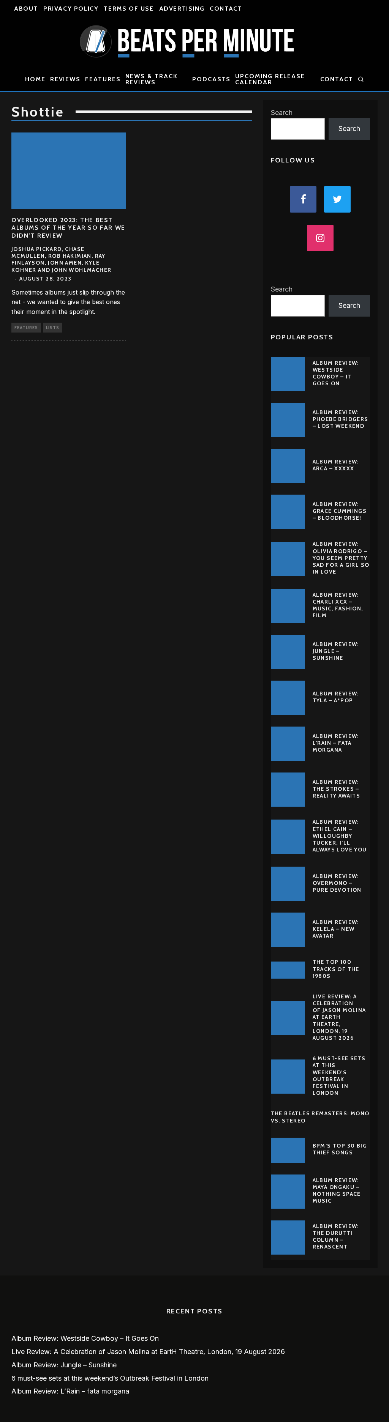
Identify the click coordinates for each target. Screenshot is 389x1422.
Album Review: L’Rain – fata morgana (336, 743)
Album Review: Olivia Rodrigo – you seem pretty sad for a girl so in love (341, 558)
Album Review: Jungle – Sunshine (336, 651)
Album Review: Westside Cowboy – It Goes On (336, 373)
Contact (226, 8)
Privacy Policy (70, 8)
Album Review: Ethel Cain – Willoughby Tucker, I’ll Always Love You (340, 835)
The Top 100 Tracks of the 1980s (336, 969)
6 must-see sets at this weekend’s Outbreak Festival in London (339, 1075)
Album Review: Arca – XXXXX (336, 465)
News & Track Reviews (151, 79)
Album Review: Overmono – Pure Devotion (337, 883)
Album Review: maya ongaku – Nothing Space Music (337, 1190)
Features (102, 79)
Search (282, 113)
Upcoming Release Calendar (270, 79)
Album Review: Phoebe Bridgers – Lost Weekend (340, 419)
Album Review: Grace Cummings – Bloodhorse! (340, 511)
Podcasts (211, 79)
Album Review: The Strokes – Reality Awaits (337, 789)
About (26, 8)
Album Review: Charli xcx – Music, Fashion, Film (338, 605)
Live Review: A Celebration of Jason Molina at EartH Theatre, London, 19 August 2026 (339, 1017)
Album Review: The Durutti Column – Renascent (336, 1236)
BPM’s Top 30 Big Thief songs (340, 1149)
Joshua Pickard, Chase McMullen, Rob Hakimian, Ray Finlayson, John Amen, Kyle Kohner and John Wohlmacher (61, 259)
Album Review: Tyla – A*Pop (336, 697)
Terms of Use (128, 8)
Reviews (65, 79)
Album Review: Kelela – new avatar (336, 929)
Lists (52, 327)
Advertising (182, 8)
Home (35, 79)
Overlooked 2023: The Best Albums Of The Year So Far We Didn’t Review (68, 228)
